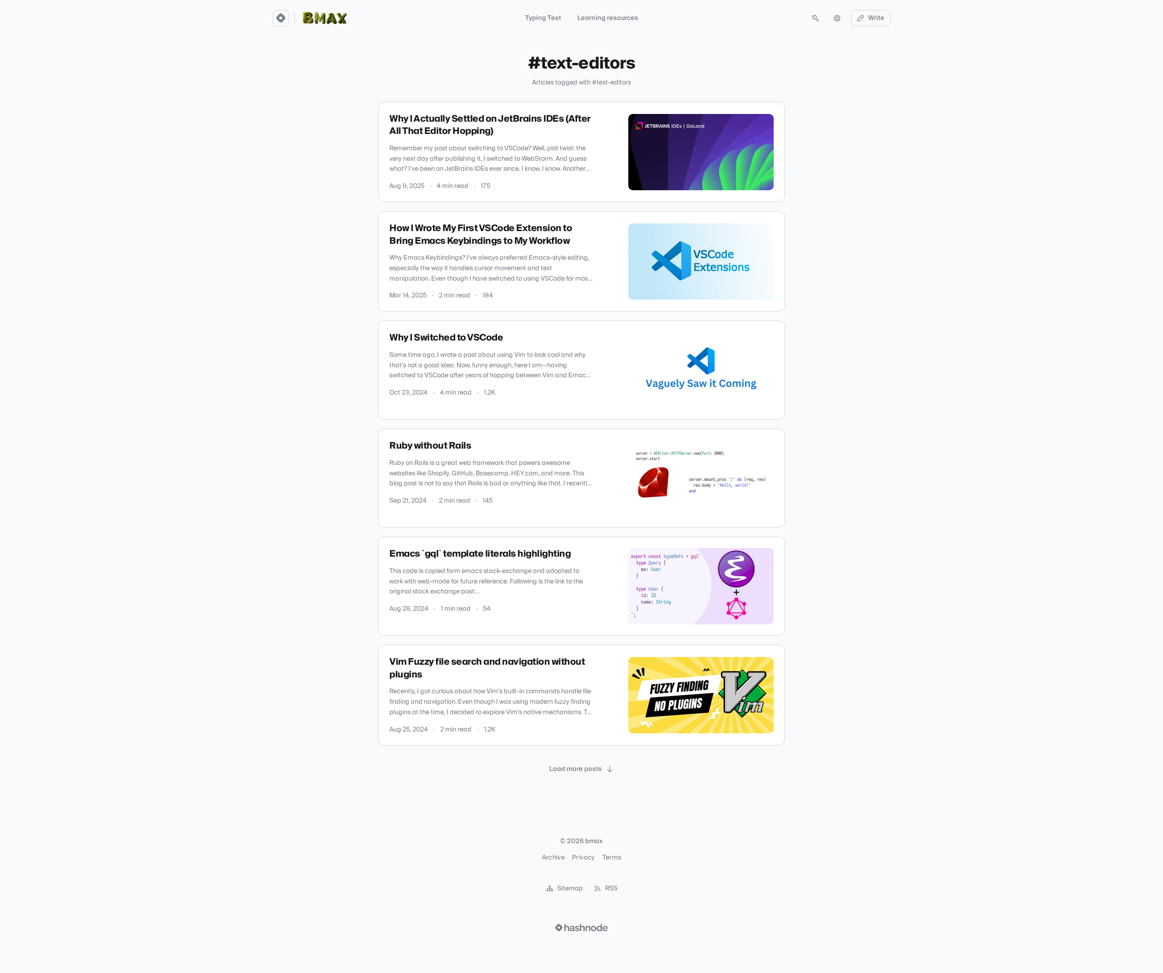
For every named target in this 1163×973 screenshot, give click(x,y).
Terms (611, 857)
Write (876, 18)
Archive (553, 857)
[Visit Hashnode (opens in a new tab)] (581, 928)
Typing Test (543, 18)
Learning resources (607, 18)
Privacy (583, 857)
